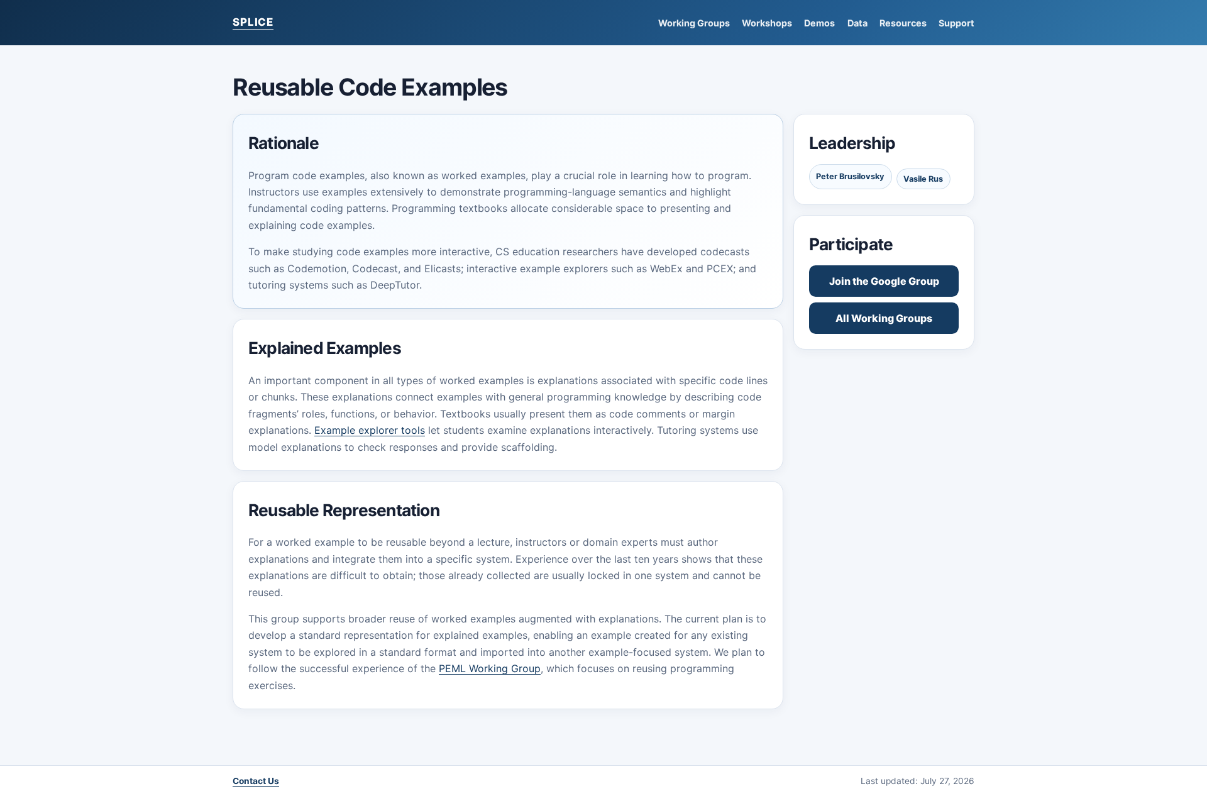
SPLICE (253, 22)
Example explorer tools (369, 430)
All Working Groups (883, 318)
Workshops (767, 23)
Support (956, 23)
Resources (903, 23)
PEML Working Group (490, 668)
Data (857, 23)
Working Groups (694, 23)
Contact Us (256, 781)
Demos (819, 23)
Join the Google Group (884, 281)
